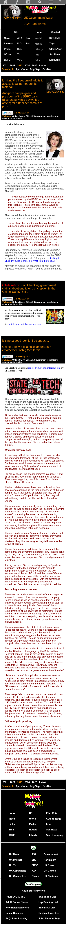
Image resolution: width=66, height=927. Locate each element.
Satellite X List (46, 907)
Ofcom (8, 54)
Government (51, 854)
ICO (19, 43)
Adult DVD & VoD (15, 896)
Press (7, 49)
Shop (12, 834)
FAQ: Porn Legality (16, 918)
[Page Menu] (51, 3)
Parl (28, 43)
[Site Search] (40, 3)
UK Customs (51, 876)
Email (12, 829)
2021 (5, 65)
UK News (14, 854)
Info (37, 54)
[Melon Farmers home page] (33, 808)
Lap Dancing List (48, 902)
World (38, 38)
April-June (22, 69)
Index (12, 818)
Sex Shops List (47, 896)
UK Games (50, 870)
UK (16, 32)
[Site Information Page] (17, 3)
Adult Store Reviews (33, 890)
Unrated (55, 32)
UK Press (49, 865)
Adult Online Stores (17, 902)
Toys (52, 43)
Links (12, 824)
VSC (19, 60)
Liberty (39, 49)
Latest (42, 65)
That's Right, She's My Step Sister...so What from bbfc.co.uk (32, 259)
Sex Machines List (48, 913)
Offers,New (55, 49)
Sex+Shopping (54, 835)
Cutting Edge (53, 818)
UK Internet (15, 859)
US (30, 813)
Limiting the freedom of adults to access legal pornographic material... (22, 84)
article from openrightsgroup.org (44, 367)
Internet (8, 43)
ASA (19, 38)
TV (19, 54)
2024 (27, 65)
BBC (19, 49)
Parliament (50, 859)
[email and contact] (28, 3)
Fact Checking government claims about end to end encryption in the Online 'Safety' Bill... (29, 288)
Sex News (54, 54)
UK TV (12, 865)
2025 (34, 65)
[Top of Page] (61, 3)
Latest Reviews (14, 913)
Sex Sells (54, 60)
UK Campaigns (17, 870)
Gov (28, 38)
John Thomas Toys (49, 918)
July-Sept (35, 69)
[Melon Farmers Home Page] (6, 3)
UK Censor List (17, 876)
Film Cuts (51, 813)
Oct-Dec (47, 69)
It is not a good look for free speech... (26, 340)
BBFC (7, 60)
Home (39, 32)
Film (37, 60)
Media (38, 43)
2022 (12, 65)
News (7, 38)
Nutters (33, 829)
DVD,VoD (54, 38)
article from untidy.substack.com (25, 324)
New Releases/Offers (17, 907)
